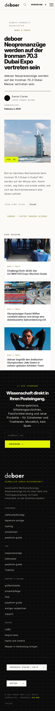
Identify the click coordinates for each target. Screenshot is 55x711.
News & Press (23, 30)
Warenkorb (38, 5)
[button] (25, 4)
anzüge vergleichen (15, 608)
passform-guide (13, 537)
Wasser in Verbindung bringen (21, 646)
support (9, 614)
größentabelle (12, 585)
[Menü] (51, 4)
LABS (8, 629)
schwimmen (11, 532)
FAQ (7, 597)
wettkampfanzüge (15, 514)
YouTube (8, 703)
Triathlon (9, 570)
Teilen (32, 204)
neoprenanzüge (13, 553)
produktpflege (12, 591)
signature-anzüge (14, 520)
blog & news (11, 635)
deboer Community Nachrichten (20, 24)
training (9, 526)
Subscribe (16, 444)
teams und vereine (15, 640)
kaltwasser (10, 558)
